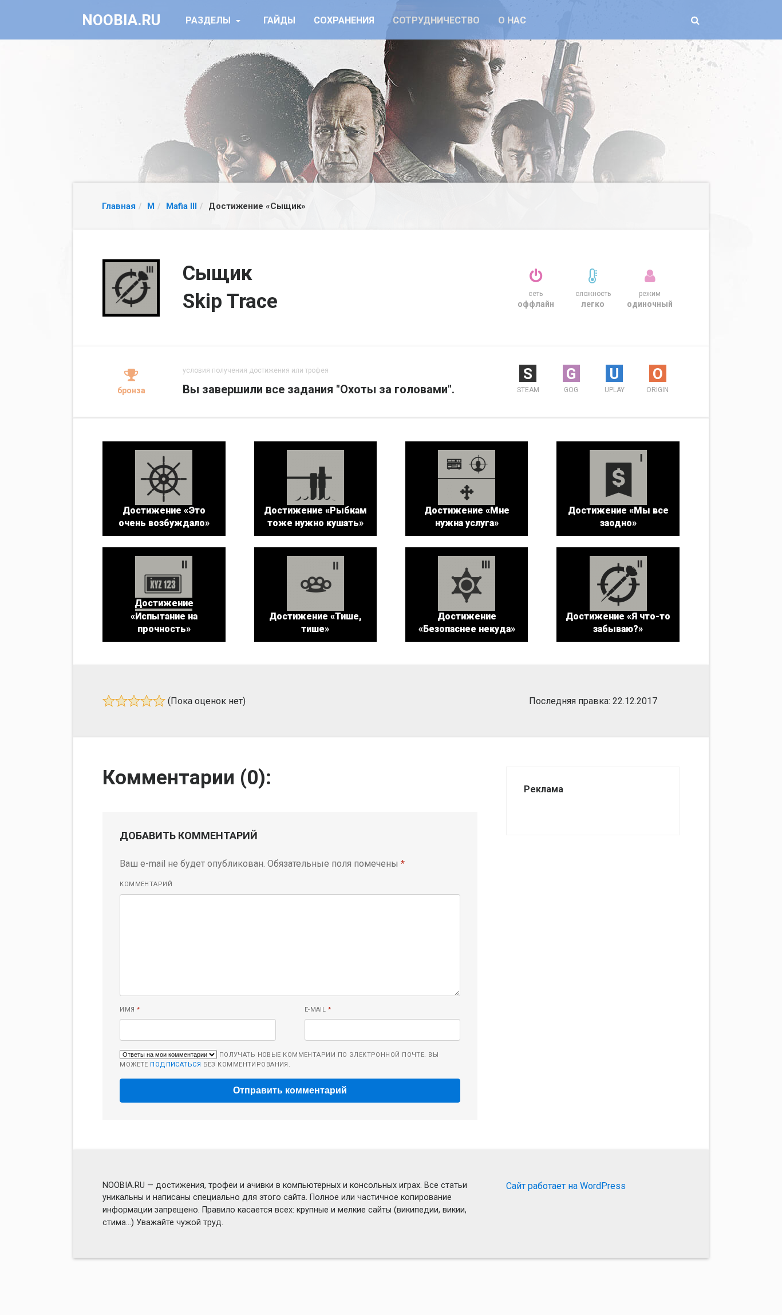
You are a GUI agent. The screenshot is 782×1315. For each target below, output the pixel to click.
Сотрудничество (436, 20)
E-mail (318, 1009)
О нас (512, 20)
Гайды (279, 20)
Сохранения (344, 20)
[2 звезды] (121, 700)
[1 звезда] (108, 700)
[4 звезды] (146, 700)
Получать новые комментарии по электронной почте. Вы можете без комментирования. (279, 1059)
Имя (130, 1009)
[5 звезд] (159, 700)
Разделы (209, 20)
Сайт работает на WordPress (566, 1185)
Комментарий (146, 884)
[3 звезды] (134, 700)
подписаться (175, 1064)
